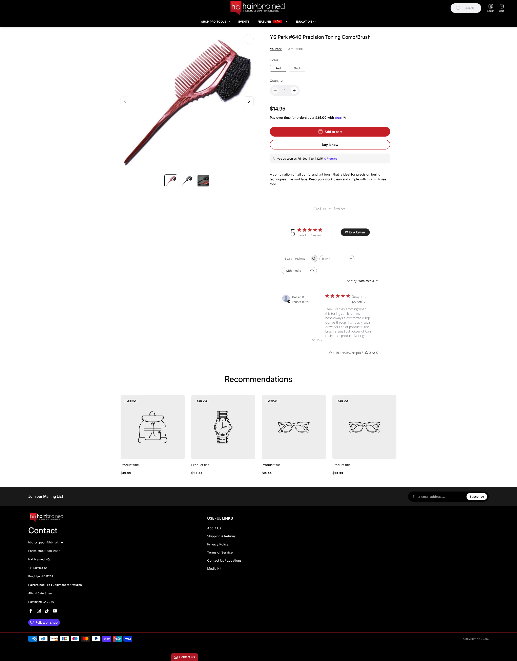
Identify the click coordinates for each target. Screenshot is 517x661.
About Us (214, 528)
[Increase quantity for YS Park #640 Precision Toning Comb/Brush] (294, 90)
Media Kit (214, 568)
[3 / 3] (203, 180)
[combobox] (336, 258)
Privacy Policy (218, 544)
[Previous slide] (125, 101)
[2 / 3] (187, 180)
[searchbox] (296, 258)
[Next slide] (249, 101)
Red (278, 68)
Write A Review (355, 232)
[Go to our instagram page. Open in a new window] (38, 610)
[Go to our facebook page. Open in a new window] (30, 610)
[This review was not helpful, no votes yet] (373, 352)
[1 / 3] (170, 180)
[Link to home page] (46, 517)
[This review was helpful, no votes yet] (366, 352)
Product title (130, 465)
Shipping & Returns (221, 536)
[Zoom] (249, 39)
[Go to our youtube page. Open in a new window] (55, 610)
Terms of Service (220, 552)
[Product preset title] (153, 427)
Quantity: (276, 81)
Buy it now (330, 145)
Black (297, 68)
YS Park (276, 49)
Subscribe (477, 496)
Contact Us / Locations (224, 560)
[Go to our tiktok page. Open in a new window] (46, 610)
